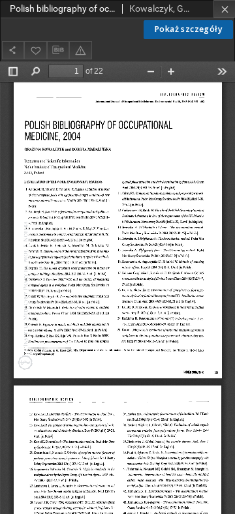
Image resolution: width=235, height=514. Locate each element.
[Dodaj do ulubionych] (35, 50)
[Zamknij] (224, 9)
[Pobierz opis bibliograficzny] (58, 50)
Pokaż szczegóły (188, 29)
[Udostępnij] (13, 50)
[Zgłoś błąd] (80, 50)
